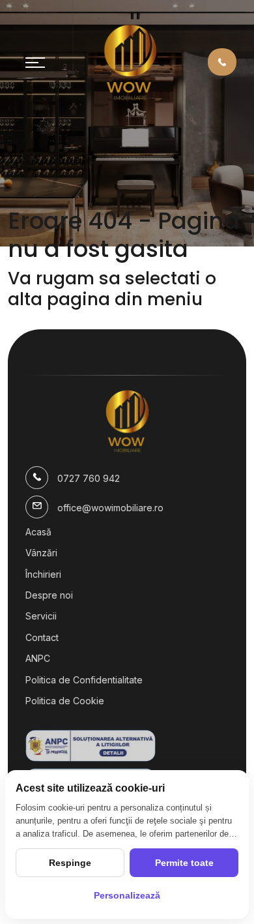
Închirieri (43, 574)
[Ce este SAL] (127, 746)
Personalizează (127, 895)
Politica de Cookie (64, 700)
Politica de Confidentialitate (84, 679)
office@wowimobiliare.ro (110, 507)
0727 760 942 (88, 478)
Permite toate (184, 862)
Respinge (70, 862)
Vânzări (41, 552)
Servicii (41, 615)
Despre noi (49, 595)
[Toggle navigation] (35, 62)
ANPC (37, 658)
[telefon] (222, 61)
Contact (42, 637)
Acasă (38, 531)
